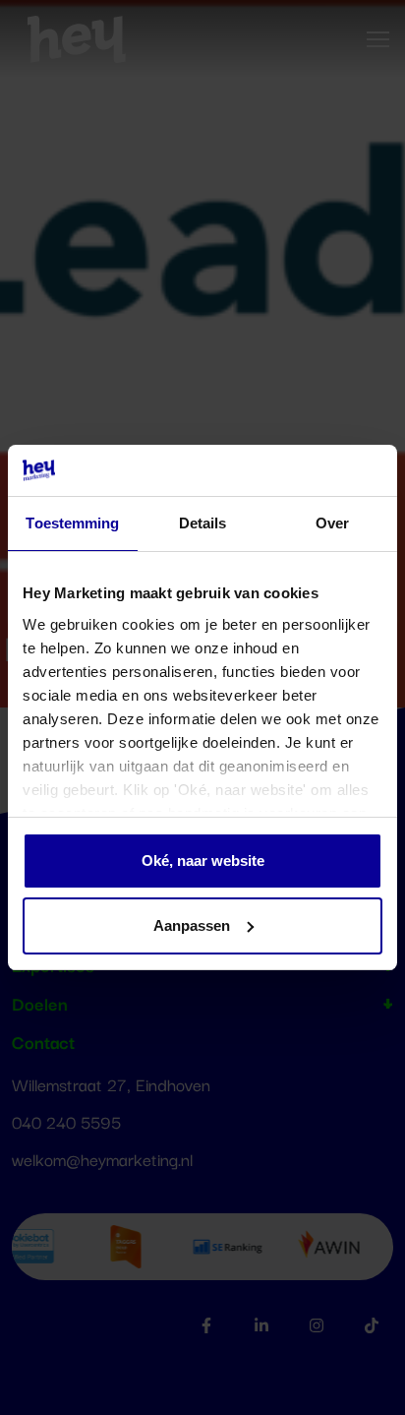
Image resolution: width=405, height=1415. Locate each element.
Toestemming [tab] (72, 523)
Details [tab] (203, 523)
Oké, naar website (203, 860)
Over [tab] (332, 523)
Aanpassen (191, 925)
